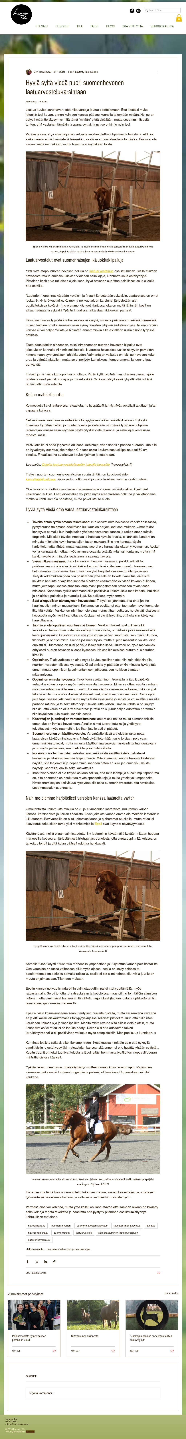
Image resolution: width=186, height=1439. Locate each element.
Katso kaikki (171, 1293)
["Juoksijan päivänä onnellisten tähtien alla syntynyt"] (152, 1315)
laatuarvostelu (84, 1232)
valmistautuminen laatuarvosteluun (118, 1232)
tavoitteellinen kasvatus (127, 1225)
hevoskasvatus (36, 1225)
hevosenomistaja (38, 1232)
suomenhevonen (61, 1225)
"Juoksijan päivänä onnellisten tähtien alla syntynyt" (151, 1338)
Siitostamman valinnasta (84, 1336)
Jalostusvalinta (35, 1249)
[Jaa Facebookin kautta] (27, 1261)
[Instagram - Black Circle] (138, 11)
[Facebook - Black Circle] (132, 11)
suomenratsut (62, 1232)
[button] (62, 26)
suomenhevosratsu (39, 1239)
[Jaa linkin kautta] (54, 1261)
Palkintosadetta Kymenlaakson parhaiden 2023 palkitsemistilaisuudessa (29, 1338)
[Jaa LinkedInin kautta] (45, 1261)
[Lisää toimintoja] (158, 72)
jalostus (151, 1225)
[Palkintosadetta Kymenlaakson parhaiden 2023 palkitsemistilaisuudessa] (34, 1315)
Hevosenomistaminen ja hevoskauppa (68, 1249)
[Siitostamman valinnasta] (93, 1315)
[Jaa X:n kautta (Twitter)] (36, 1261)
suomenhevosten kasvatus (92, 1225)
